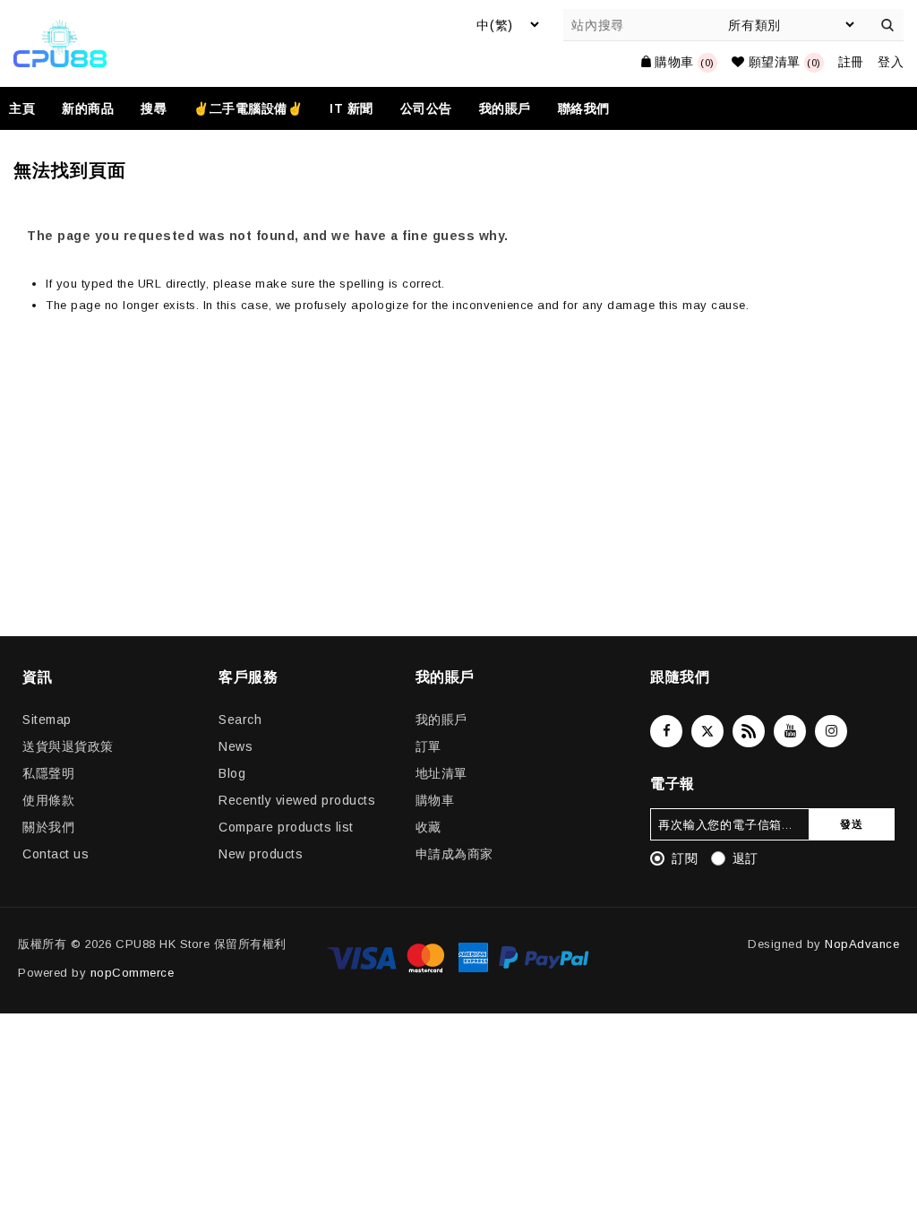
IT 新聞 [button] (351, 108)
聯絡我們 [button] (584, 108)
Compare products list (286, 827)
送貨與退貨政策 (68, 746)
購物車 (435, 800)
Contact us (55, 854)
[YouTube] (790, 731)
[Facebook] (666, 731)
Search (240, 719)
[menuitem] (28, 108)
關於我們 (48, 827)
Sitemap (47, 719)
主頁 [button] (22, 108)
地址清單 (441, 773)
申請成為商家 (454, 854)
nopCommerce (132, 972)
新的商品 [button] (88, 108)
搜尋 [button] (154, 108)
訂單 (428, 746)
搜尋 (887, 25)
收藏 (428, 827)
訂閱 (685, 858)
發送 (851, 824)
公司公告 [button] (426, 108)
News (236, 746)
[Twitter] (707, 731)
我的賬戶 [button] (505, 108)
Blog (232, 773)
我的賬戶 (441, 719)
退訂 (745, 858)
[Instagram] (831, 731)
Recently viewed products (297, 800)
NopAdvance (862, 944)
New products (261, 854)
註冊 (851, 62)
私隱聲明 (48, 773)
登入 (891, 62)
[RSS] (749, 731)
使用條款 (48, 800)
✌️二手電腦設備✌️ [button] (248, 108)
